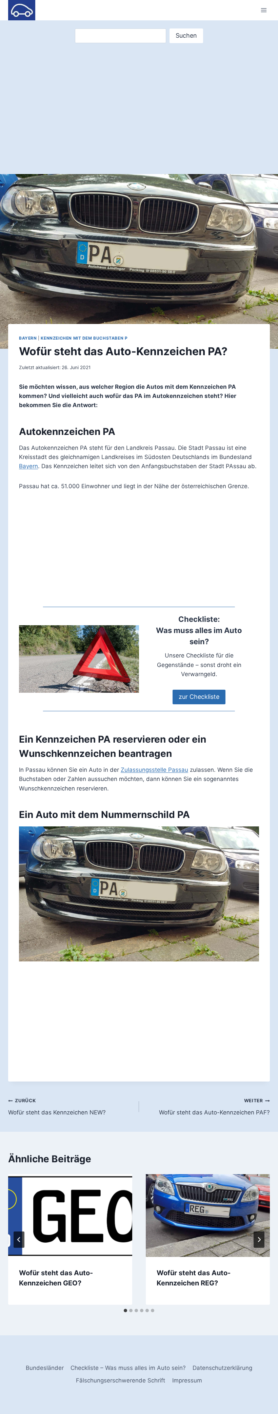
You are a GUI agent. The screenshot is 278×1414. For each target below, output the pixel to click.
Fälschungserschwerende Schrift (120, 1380)
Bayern (28, 338)
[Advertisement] (139, 96)
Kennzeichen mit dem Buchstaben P (84, 338)
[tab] (125, 1310)
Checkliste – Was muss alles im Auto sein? (128, 1367)
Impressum (187, 1380)
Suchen (186, 35)
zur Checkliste (199, 696)
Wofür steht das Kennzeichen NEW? (57, 1107)
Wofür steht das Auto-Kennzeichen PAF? (214, 1107)
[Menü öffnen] (263, 10)
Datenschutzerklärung (222, 1367)
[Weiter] (259, 1239)
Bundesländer (45, 1367)
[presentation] (70, 1215)
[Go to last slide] (19, 1239)
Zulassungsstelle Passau (154, 769)
